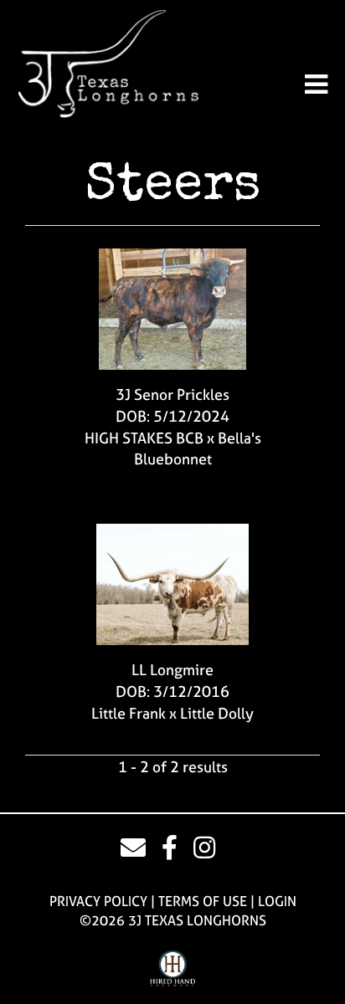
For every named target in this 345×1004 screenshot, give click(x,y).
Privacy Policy (98, 901)
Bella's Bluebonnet (197, 449)
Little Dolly (217, 713)
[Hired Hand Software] (173, 968)
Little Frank (128, 713)
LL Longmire (172, 669)
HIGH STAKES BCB (144, 438)
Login (277, 901)
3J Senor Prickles (172, 394)
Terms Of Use (202, 901)
